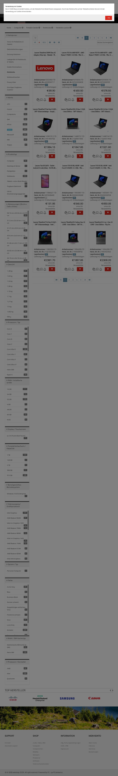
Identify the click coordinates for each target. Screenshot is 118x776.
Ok (109, 18)
